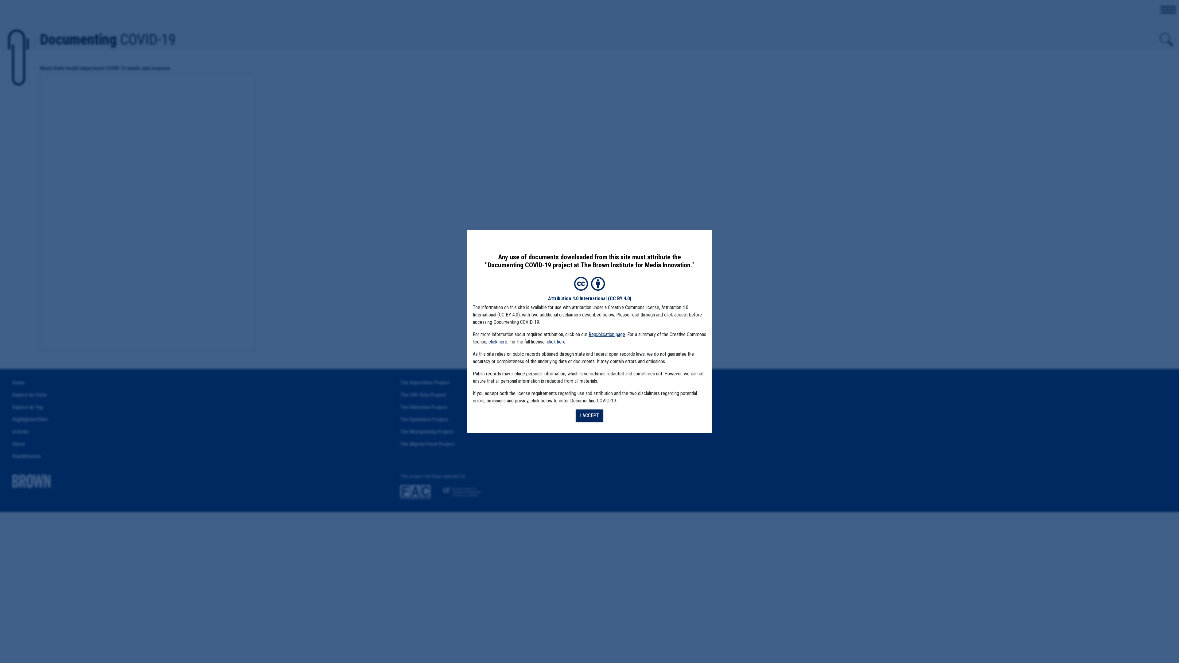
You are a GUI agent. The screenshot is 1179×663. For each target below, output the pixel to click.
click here (497, 342)
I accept (589, 415)
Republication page (607, 334)
